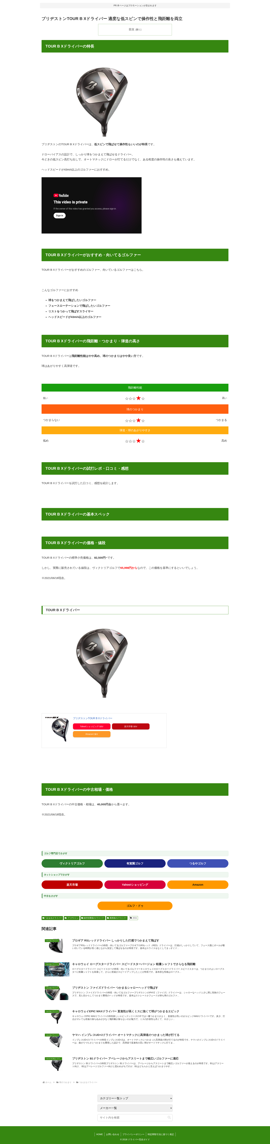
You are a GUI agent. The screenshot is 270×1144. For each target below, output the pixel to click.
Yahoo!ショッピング (89, 726)
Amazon (89, 734)
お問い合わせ (112, 1134)
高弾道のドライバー (118, 918)
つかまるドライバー (53, 918)
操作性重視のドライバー (94, 918)
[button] (169, 1117)
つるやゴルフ (197, 863)
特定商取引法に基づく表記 (161, 1134)
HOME (99, 1134)
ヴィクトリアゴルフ (72, 863)
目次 (131, 29)
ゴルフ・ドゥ (135, 905)
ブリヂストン (73, 918)
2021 (135, 918)
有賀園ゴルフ (135, 863)
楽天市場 (128, 726)
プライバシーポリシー (133, 1134)
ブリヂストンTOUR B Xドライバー (92, 718)
